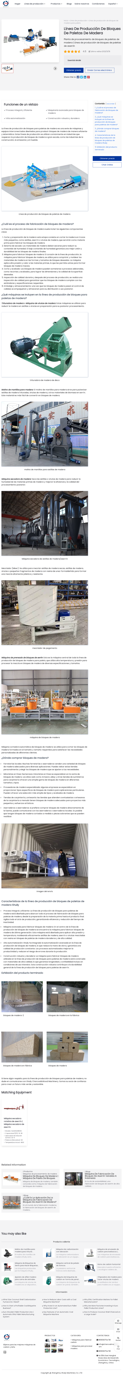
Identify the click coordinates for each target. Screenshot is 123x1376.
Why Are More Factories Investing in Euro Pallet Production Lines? (101, 1307)
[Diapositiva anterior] (5, 68)
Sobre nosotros (82, 3)
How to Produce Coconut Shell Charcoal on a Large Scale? (102, 1313)
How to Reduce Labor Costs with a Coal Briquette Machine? (59, 1300)
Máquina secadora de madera (16, 479)
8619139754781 (104, 1340)
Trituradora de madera (12, 303)
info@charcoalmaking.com (109, 1345)
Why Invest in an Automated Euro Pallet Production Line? (60, 1307)
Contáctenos (98, 3)
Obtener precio (73, 70)
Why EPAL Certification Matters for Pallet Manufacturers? (101, 1300)
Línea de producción (33, 3)
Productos (55, 3)
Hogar (17, 3)
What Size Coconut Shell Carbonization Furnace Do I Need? (19, 1300)
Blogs (69, 3)
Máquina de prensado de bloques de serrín (22, 657)
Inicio (66, 20)
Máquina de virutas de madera (40, 303)
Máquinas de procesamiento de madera (40, 1174)
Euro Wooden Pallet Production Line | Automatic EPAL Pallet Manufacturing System (18, 1314)
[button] (7, 68)
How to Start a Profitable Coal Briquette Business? (19, 1307)
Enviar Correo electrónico (99, 70)
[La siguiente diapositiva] (55, 68)
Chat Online (107, 164)
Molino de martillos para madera (17, 389)
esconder (111, 104)
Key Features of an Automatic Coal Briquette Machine (58, 1313)
